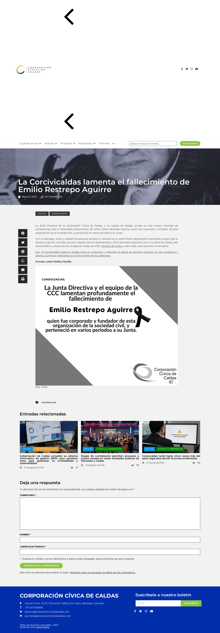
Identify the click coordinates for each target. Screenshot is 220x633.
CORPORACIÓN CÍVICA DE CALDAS (69, 595)
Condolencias (48, 402)
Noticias (42, 213)
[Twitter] (188, 70)
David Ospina (42, 627)
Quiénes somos (59, 213)
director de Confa (111, 246)
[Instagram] (192, 70)
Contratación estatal (46, 449)
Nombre (25, 535)
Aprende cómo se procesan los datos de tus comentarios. (103, 572)
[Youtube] (197, 70)
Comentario (28, 495)
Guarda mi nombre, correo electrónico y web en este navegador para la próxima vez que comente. (78, 559)
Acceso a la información (108, 449)
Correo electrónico (33, 547)
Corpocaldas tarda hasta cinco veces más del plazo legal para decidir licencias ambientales (171, 457)
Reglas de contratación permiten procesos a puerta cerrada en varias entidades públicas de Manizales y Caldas (110, 458)
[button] (68, 17)
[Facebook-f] (183, 70)
